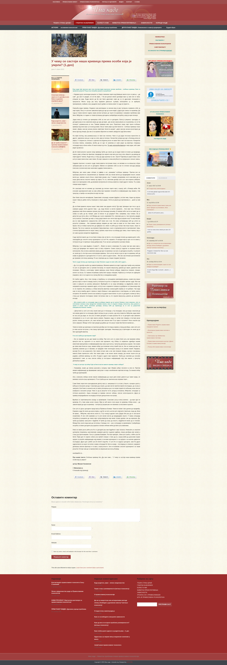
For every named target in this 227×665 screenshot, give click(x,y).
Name (53, 525)
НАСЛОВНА (56, 2)
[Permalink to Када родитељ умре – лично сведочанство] (60, 113)
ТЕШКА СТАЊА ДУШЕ (62, 23)
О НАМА (137, 2)
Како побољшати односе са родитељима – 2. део (111, 631)
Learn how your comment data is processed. (90, 567)
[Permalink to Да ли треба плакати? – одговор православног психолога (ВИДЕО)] (60, 135)
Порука (53, 507)
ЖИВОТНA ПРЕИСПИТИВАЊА (124, 23)
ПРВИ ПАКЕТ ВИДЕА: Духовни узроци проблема (64, 27)
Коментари (150, 178)
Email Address (56, 534)
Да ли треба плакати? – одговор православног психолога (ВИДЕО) (59, 145)
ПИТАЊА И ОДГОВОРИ (109, 2)
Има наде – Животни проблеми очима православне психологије (113, 656)
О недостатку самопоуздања (157, 188)
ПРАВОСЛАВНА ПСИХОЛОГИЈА (89, 2)
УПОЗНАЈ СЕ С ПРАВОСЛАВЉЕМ (148, 595)
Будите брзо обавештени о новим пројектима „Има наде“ (151, 27)
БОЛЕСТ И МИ (103, 23)
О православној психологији (104, 594)
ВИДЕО (121, 2)
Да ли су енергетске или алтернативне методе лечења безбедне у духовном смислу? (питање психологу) (159, 245)
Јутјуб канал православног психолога (107, 645)
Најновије (163, 178)
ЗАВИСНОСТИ (146, 23)
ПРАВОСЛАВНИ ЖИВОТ (70, 2)
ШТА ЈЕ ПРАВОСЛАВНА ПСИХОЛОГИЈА (150, 597)
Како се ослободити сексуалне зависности (109, 617)
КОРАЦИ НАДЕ (162, 23)
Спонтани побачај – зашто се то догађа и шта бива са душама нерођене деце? (60, 98)
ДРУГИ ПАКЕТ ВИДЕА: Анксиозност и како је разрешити (106, 27)
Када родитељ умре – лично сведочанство (59, 122)
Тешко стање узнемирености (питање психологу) (111, 588)
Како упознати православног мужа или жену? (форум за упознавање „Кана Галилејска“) (159, 207)
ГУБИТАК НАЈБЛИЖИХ (85, 23)
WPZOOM (129, 662)
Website (54, 542)
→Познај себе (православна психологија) (159, 346)
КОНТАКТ (129, 2)
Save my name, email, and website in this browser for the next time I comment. (75, 551)
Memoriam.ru (78, 468)
